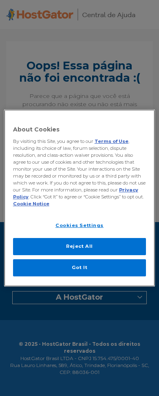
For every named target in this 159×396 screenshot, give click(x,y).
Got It (79, 267)
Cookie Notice (31, 204)
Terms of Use (111, 141)
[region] (79, 198)
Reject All (79, 246)
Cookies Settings (79, 225)
